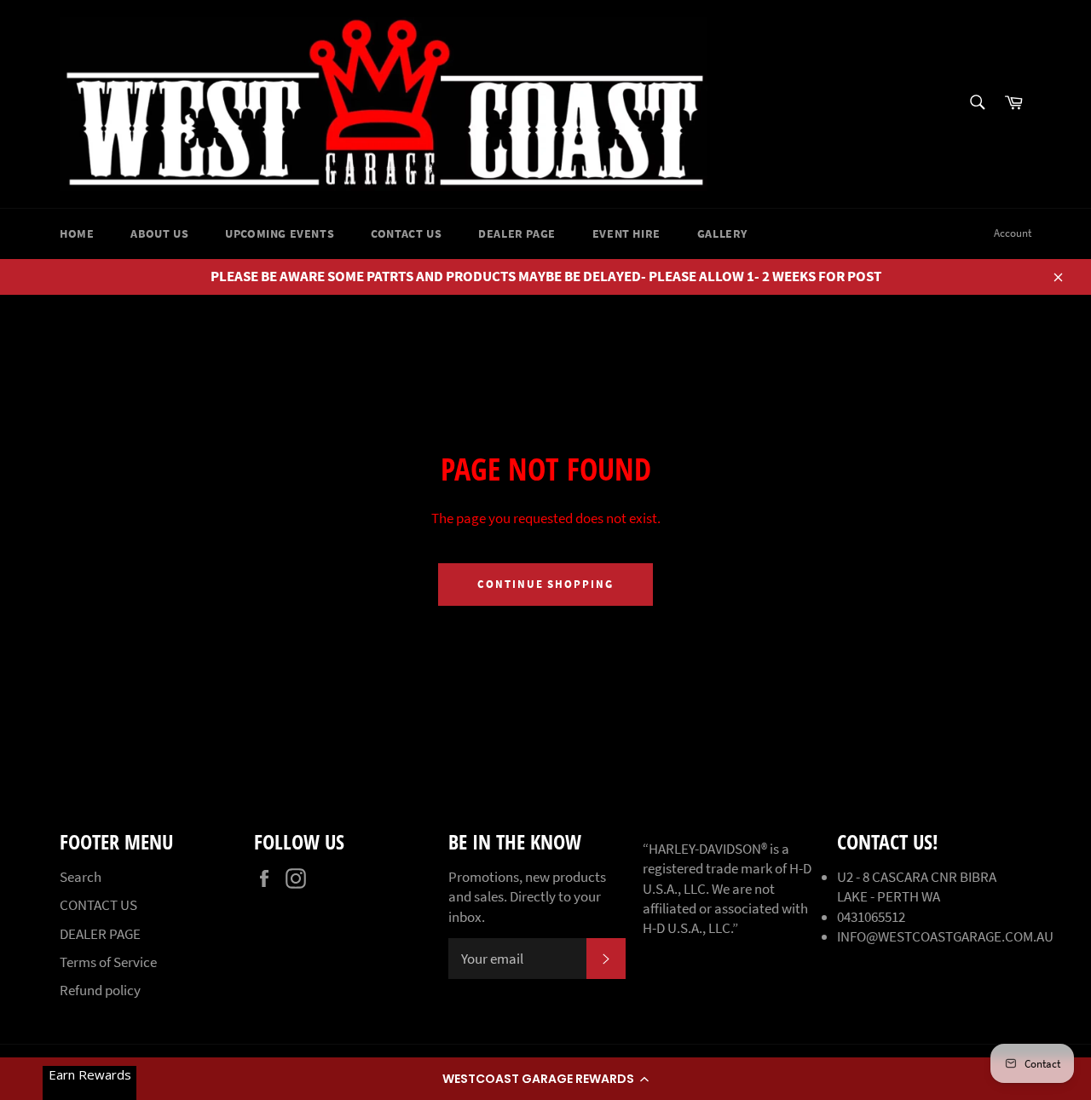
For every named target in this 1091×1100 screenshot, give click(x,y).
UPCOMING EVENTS (279, 233)
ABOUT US (159, 233)
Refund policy (100, 990)
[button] (545, 1078)
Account (1012, 233)
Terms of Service (108, 962)
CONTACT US (406, 233)
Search (80, 876)
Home (77, 233)
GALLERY (722, 233)
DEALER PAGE (517, 233)
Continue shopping (545, 584)
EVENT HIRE (626, 233)
